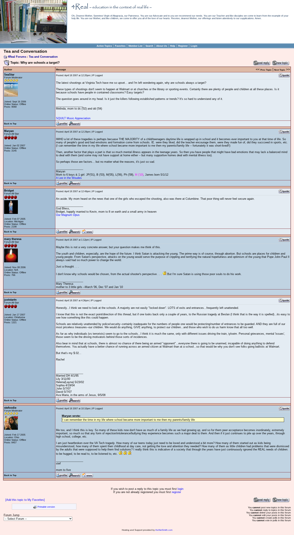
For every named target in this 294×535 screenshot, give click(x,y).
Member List (135, 46)
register (176, 492)
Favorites (120, 46)
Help (172, 46)
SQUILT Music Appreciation (73, 118)
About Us (161, 46)
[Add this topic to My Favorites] (25, 499)
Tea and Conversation (43, 56)
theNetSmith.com (163, 530)
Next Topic (279, 70)
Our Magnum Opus (68, 214)
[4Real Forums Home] (33, 42)
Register (183, 46)
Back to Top (10, 123)
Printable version (46, 507)
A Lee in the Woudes (69, 177)
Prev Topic (266, 70)
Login (194, 46)
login (180, 488)
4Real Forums (17, 56)
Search (149, 46)
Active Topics (104, 46)
